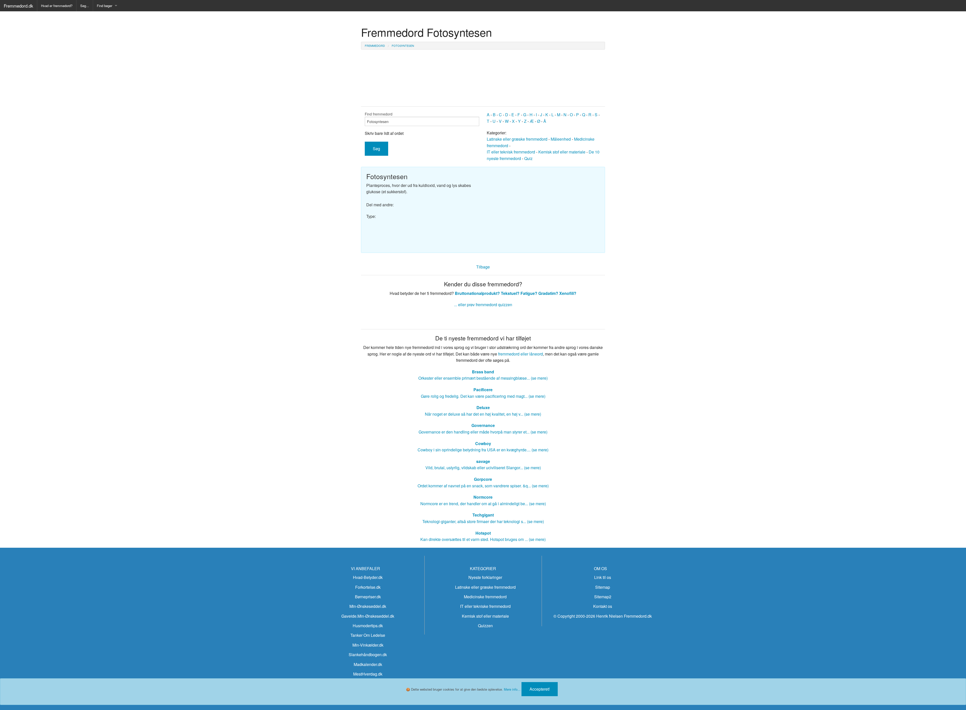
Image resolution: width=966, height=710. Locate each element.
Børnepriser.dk (368, 597)
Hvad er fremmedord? (56, 5)
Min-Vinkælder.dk (367, 645)
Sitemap (602, 587)
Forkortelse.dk (368, 587)
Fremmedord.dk (18, 6)
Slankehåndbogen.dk (368, 654)
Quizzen (485, 625)
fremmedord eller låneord (520, 354)
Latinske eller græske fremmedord (517, 139)
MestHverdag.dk (367, 674)
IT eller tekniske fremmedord (485, 606)
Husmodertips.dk (368, 625)
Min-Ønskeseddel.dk (367, 606)
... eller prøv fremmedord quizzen (483, 304)
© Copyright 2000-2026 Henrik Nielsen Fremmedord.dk (602, 616)
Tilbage (483, 267)
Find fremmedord (378, 113)
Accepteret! (540, 689)
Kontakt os (602, 606)
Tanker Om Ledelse (367, 635)
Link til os (602, 577)
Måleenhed (561, 139)
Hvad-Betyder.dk (368, 577)
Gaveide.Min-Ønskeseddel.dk (367, 616)
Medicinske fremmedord (485, 597)
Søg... (84, 5)
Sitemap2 (602, 597)
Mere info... (512, 689)
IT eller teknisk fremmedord (511, 152)
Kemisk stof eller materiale (561, 152)
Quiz (528, 158)
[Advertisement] (543, 207)
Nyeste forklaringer (485, 577)
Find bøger (104, 5)
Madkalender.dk (368, 664)
